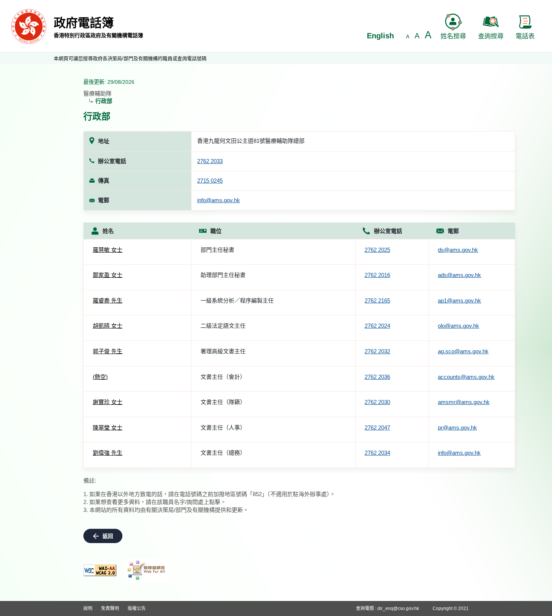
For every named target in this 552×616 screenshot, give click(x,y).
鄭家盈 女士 (107, 275)
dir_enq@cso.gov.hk (398, 608)
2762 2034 (377, 453)
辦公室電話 (388, 231)
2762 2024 (377, 325)
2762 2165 (377, 300)
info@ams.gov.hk (218, 200)
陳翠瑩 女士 (107, 427)
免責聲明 (110, 608)
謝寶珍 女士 (107, 402)
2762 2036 (377, 377)
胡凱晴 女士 (107, 325)
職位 (216, 231)
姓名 (108, 231)
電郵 (453, 231)
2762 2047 (377, 427)
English (380, 35)
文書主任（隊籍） (223, 402)
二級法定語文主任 (223, 325)
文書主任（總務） (223, 453)
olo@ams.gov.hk (458, 325)
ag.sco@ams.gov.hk (463, 351)
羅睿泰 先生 (107, 300)
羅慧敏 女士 (107, 250)
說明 (87, 608)
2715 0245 (210, 180)
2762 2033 (210, 161)
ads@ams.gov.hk (459, 275)
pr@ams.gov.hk (457, 427)
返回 (108, 536)
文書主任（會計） (223, 377)
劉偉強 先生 (107, 453)
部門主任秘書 (217, 250)
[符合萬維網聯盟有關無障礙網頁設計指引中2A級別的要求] (99, 570)
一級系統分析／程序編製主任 (237, 300)
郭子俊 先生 (107, 351)
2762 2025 (377, 250)
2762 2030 (377, 402)
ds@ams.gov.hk (458, 250)
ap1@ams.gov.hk (459, 300)
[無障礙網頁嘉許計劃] (146, 570)
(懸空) (100, 377)
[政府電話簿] (28, 26)
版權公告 (137, 608)
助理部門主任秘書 (223, 275)
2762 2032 (377, 351)
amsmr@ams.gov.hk (464, 402)
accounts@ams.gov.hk (466, 377)
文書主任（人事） (223, 427)
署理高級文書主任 (223, 351)
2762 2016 (377, 275)
